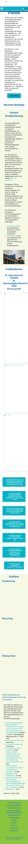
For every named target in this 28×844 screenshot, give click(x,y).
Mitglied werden (14, 808)
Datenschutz (14, 828)
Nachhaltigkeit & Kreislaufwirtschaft (14, 811)
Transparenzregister (13, 226)
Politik (14, 823)
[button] (14, 95)
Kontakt (14, 825)
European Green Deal (13, 740)
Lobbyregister (11, 236)
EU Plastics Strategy (12, 744)
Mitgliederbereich (14, 805)
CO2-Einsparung (14, 817)
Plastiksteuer (10, 789)
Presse (14, 820)
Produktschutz (14, 815)
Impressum (14, 830)
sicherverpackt (14, 803)
